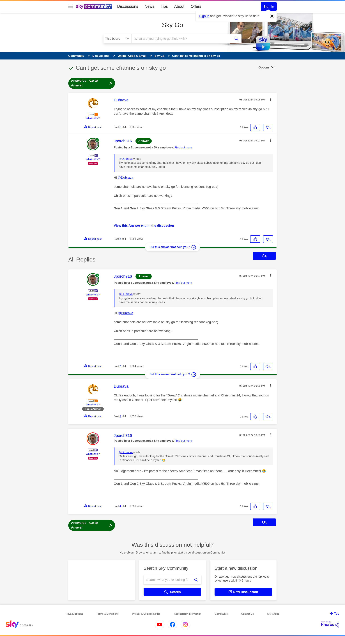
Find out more (183, 147)
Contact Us (247, 613)
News (149, 6)
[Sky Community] (94, 6)
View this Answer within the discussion (144, 225)
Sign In (268, 6)
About (179, 6)
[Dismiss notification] (272, 16)
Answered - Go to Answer (91, 83)
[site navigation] (70, 6)
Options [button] (264, 67)
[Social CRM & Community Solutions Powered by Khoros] (330, 624)
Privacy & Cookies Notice (146, 613)
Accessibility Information (187, 613)
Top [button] (336, 613)
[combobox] (181, 38)
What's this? (93, 118)
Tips (164, 6)
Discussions (127, 6)
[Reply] (268, 127)
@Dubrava (126, 158)
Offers (196, 6)
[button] (270, 99)
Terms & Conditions (107, 613)
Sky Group (273, 613)
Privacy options (74, 613)
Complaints (221, 613)
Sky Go (172, 25)
